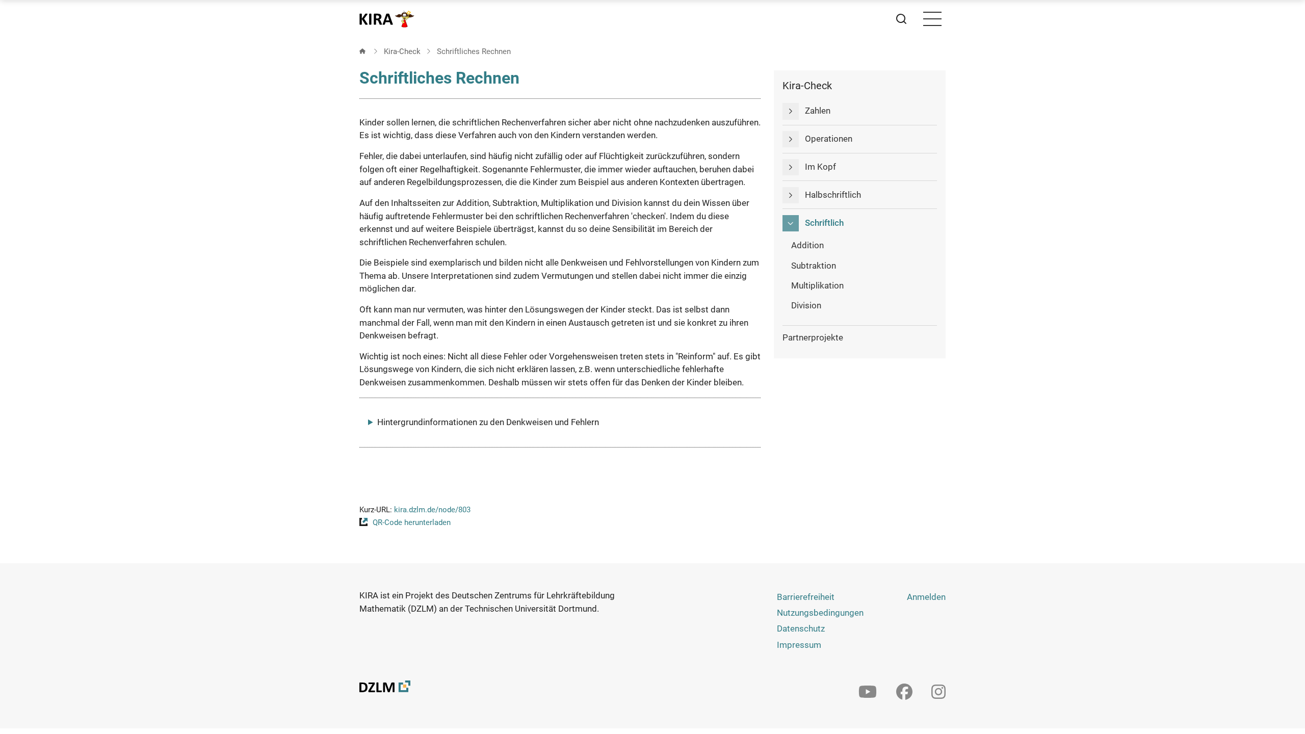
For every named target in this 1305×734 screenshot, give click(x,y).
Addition (807, 245)
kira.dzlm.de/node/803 (432, 509)
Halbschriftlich (833, 195)
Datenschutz (801, 628)
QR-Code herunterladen (412, 522)
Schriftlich (824, 223)
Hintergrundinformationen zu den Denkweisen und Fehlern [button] (488, 422)
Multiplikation (817, 285)
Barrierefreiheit (805, 597)
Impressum (799, 645)
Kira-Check (402, 51)
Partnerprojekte (812, 337)
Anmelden (926, 597)
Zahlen (817, 111)
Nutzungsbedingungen (820, 613)
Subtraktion (813, 265)
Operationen (828, 139)
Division (806, 305)
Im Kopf (820, 167)
